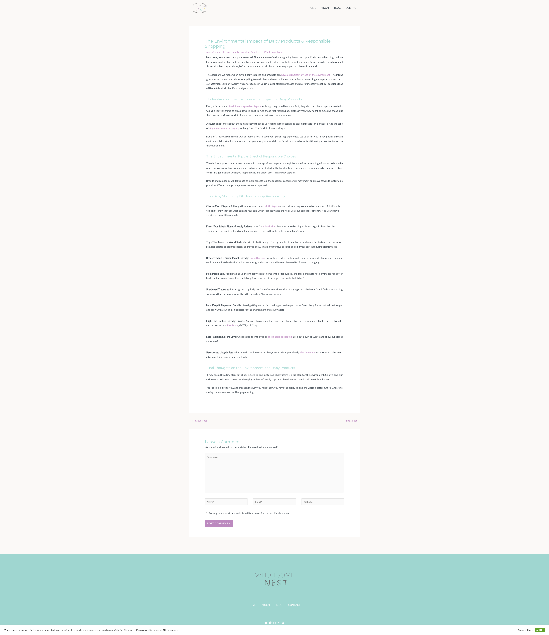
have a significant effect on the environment (305, 74)
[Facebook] (270, 622)
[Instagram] (274, 622)
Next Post (353, 420)
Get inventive (307, 352)
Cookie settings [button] (525, 630)
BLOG (279, 604)
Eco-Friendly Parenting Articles (242, 51)
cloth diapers (272, 206)
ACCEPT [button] (540, 630)
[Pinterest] (283, 622)
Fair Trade (232, 325)
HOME (252, 604)
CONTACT (294, 604)
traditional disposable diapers (245, 106)
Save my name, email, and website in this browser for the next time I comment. (250, 513)
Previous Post (198, 420)
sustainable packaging (280, 336)
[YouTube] (266, 622)
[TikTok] (279, 622)
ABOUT (266, 604)
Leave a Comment (214, 51)
